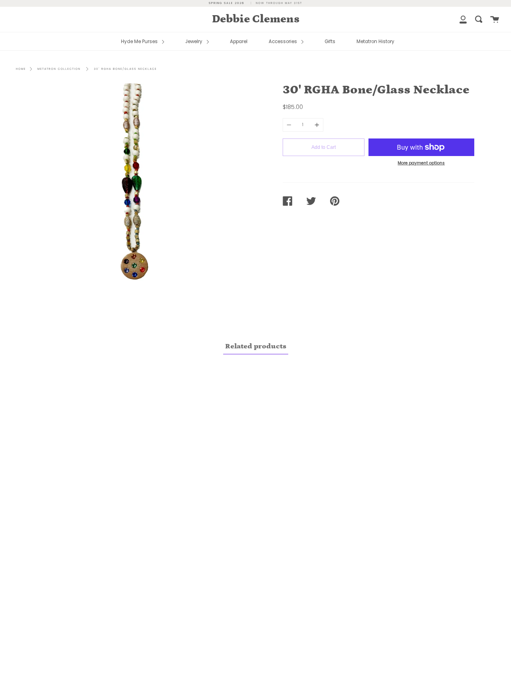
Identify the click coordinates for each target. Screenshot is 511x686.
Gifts (330, 41)
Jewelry (194, 41)
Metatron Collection (59, 69)
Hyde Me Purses (140, 41)
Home (21, 69)
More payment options (421, 163)
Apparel (239, 41)
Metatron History (375, 41)
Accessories (283, 41)
